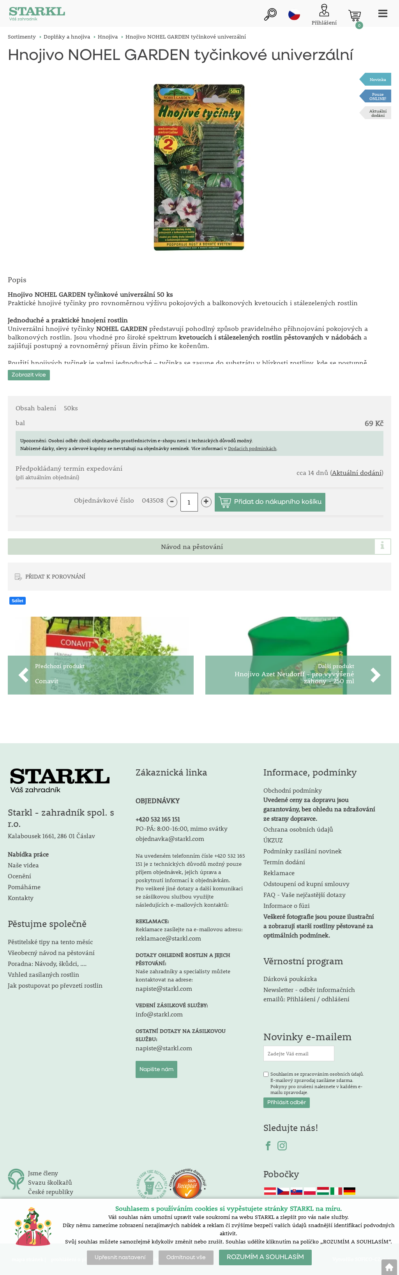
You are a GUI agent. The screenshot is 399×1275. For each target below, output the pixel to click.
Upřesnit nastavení (120, 1257)
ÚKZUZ (273, 840)
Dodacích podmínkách (252, 448)
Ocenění (19, 876)
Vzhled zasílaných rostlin (43, 974)
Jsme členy (43, 1173)
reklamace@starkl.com (168, 938)
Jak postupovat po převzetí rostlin (55, 985)
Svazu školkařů (50, 1182)
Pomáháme (24, 887)
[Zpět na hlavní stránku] (389, 1267)
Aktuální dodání (378, 113)
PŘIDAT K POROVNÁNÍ (55, 576)
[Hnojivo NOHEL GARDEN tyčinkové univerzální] (199, 166)
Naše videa (23, 865)
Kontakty (21, 897)
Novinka (378, 79)
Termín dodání (284, 862)
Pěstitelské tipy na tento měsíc (50, 941)
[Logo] (37, 15)
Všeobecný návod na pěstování (51, 952)
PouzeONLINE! (378, 96)
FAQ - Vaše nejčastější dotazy (304, 894)
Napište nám (156, 1069)
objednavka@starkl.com (170, 838)
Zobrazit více (29, 375)
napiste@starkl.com (164, 988)
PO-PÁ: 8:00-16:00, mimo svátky (182, 828)
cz (294, 14)
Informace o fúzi (286, 905)
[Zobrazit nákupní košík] (354, 15)
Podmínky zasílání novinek (302, 851)
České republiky (50, 1191)
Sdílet (17, 600)
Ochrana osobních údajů (298, 829)
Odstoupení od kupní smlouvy (306, 883)
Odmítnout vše (186, 1257)
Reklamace (279, 873)
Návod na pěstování (192, 546)
